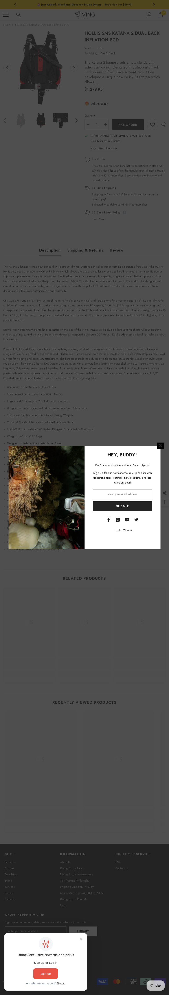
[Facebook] (108, 519)
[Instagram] (118, 519)
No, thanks (125, 530)
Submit (122, 506)
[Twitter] (136, 519)
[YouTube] (127, 519)
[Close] (160, 446)
